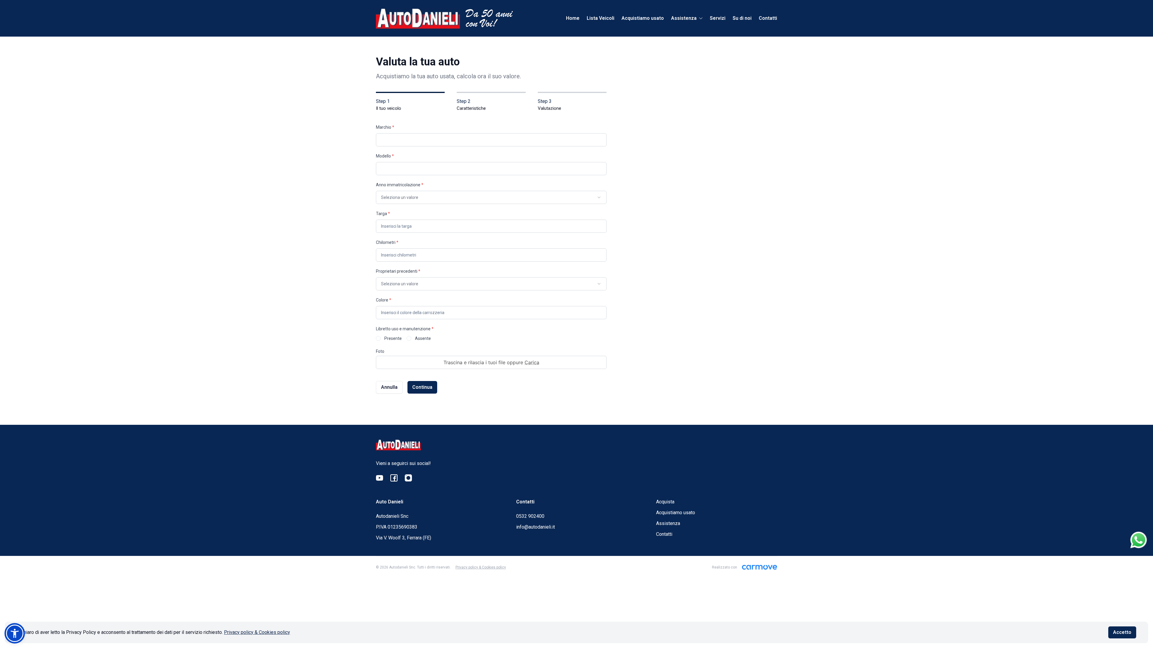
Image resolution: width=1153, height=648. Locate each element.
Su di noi (742, 18)
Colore (383, 300)
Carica (532, 362)
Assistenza (668, 523)
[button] (14, 633)
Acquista (665, 502)
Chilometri (387, 242)
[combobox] (491, 197)
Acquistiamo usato (643, 18)
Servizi (717, 18)
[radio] (378, 338)
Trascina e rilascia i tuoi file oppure (491, 362)
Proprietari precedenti (398, 271)
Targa (383, 213)
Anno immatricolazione (399, 184)
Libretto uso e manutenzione (405, 328)
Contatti (768, 18)
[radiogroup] (491, 338)
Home (573, 18)
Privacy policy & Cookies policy (257, 632)
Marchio (385, 127)
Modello (385, 156)
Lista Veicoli (600, 18)
